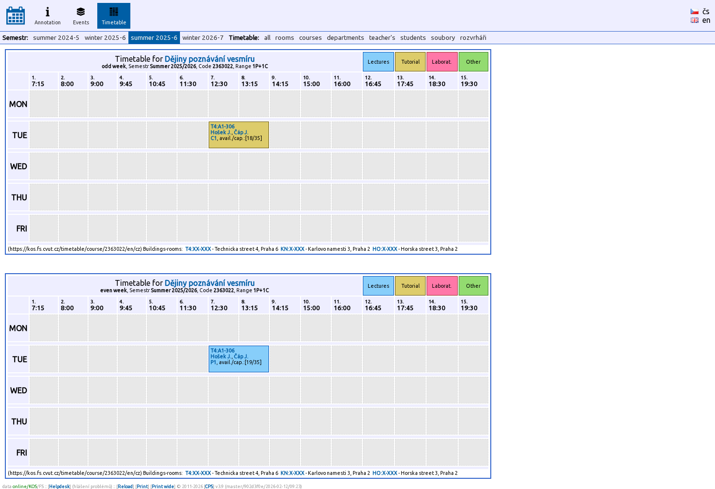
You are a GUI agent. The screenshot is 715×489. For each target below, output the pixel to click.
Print (142, 486)
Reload (125, 486)
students (413, 37)
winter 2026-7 (203, 37)
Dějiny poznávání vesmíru (210, 58)
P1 (213, 362)
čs (706, 11)
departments (345, 37)
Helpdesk (59, 486)
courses (310, 37)
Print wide (163, 486)
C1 (214, 138)
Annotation (48, 22)
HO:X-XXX (385, 249)
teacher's (382, 37)
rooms (284, 37)
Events (81, 22)
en (706, 20)
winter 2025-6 (105, 37)
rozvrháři (473, 37)
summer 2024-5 (56, 37)
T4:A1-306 (222, 126)
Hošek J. (221, 132)
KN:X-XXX (292, 249)
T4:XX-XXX (198, 249)
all (267, 37)
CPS (209, 486)
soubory (443, 37)
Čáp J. (241, 132)
